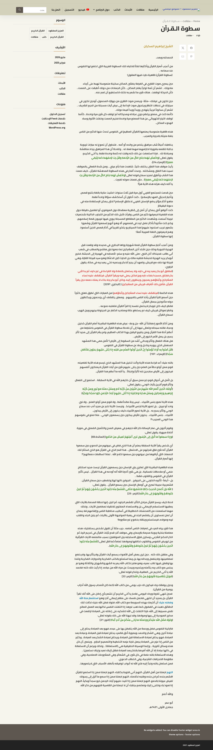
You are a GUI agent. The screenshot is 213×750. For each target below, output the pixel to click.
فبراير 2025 (59, 62)
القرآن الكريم (38, 31)
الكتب (117, 9)
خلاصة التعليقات (56, 123)
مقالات (140, 9)
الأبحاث (128, 9)
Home (196, 21)
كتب (44, 37)
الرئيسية (153, 9)
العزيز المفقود (56, 31)
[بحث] (19, 10)
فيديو (82, 9)
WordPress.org (57, 127)
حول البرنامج (102, 9)
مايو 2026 (60, 57)
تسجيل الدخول (57, 114)
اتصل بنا (56, 9)
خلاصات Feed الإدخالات (53, 118)
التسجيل (69, 9)
